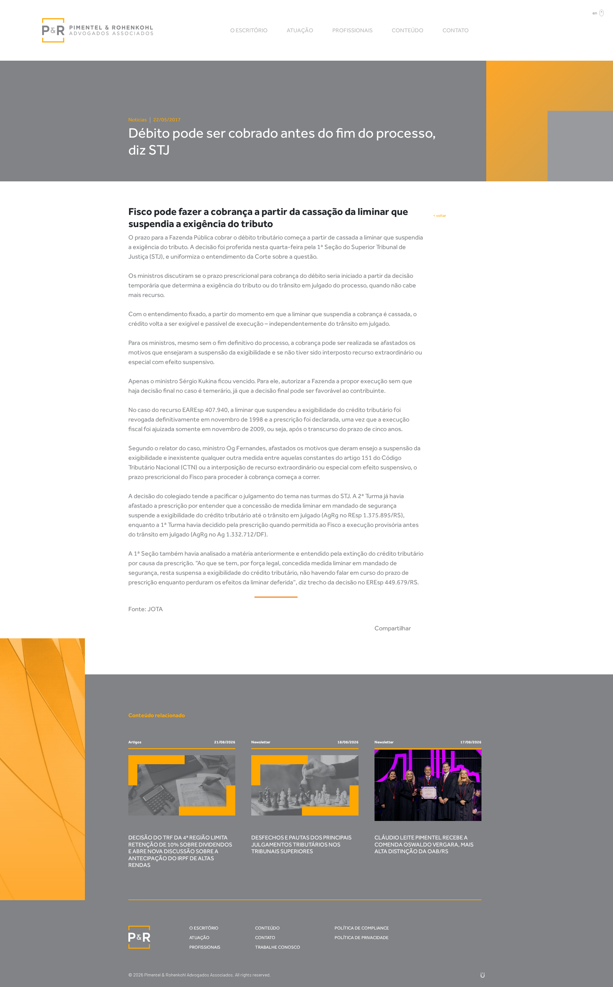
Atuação (300, 30)
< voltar (439, 215)
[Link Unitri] (483, 974)
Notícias (137, 120)
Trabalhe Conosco (277, 947)
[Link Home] (98, 30)
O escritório (249, 30)
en (595, 13)
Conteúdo (407, 30)
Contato (456, 30)
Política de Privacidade (362, 937)
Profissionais (352, 30)
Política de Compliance (362, 928)
